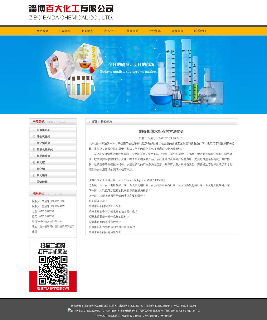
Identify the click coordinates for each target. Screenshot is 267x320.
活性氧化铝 (43, 136)
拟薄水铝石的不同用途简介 (105, 232)
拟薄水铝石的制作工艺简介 (105, 206)
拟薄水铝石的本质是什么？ (105, 221)
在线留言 (177, 31)
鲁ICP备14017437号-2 (188, 310)
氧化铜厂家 (141, 185)
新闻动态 (87, 31)
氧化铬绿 (42, 175)
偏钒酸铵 (42, 181)
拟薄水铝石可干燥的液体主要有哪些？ (122, 195)
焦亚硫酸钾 (43, 155)
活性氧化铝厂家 (193, 185)
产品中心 (110, 31)
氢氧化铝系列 (45, 149)
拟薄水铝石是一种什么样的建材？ (109, 216)
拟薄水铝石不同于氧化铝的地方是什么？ (113, 211)
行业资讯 (155, 31)
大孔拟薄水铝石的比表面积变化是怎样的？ (125, 190)
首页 (94, 121)
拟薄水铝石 (43, 130)
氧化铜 (41, 168)
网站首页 (42, 31)
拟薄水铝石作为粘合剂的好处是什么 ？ (112, 227)
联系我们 (200, 31)
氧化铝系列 (43, 142)
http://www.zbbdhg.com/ (132, 180)
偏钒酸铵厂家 (118, 185)
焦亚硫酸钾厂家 (220, 185)
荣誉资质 (132, 31)
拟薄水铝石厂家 (165, 185)
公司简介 (65, 31)
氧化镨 (41, 162)
